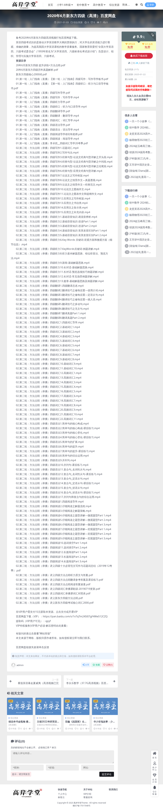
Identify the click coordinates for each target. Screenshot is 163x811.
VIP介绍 (87, 793)
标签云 (61, 797)
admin (20, 665)
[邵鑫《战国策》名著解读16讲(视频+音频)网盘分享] (76, 706)
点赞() (109, 665)
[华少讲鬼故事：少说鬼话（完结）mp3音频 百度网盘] (105, 706)
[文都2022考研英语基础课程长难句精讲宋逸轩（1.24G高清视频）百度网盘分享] (48, 706)
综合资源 (114, 5)
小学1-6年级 (64, 5)
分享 (87, 665)
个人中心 (62, 793)
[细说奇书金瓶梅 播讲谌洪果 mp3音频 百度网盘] (20, 706)
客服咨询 (87, 797)
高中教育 (98, 5)
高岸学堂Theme (81, 802)
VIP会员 (131, 44)
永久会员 (149, 44)
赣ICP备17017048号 (81, 805)
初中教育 (82, 5)
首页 (50, 5)
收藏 (98, 665)
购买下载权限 (140, 56)
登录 (151, 5)
